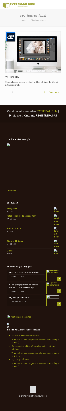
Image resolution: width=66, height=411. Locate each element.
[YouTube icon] (25, 400)
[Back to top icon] (33, 389)
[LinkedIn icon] (28, 400)
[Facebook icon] (18, 400)
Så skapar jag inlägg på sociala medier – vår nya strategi (33, 347)
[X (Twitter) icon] (22, 400)
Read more (54, 92)
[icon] (34, 400)
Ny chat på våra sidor (21, 359)
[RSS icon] (38, 400)
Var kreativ (12, 77)
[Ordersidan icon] (47, 400)
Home (22, 20)
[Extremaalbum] (18, 4)
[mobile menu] (61, 4)
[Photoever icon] (41, 400)
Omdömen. (12, 191)
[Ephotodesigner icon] (44, 400)
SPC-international (38, 20)
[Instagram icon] (31, 400)
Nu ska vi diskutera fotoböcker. (23, 329)
